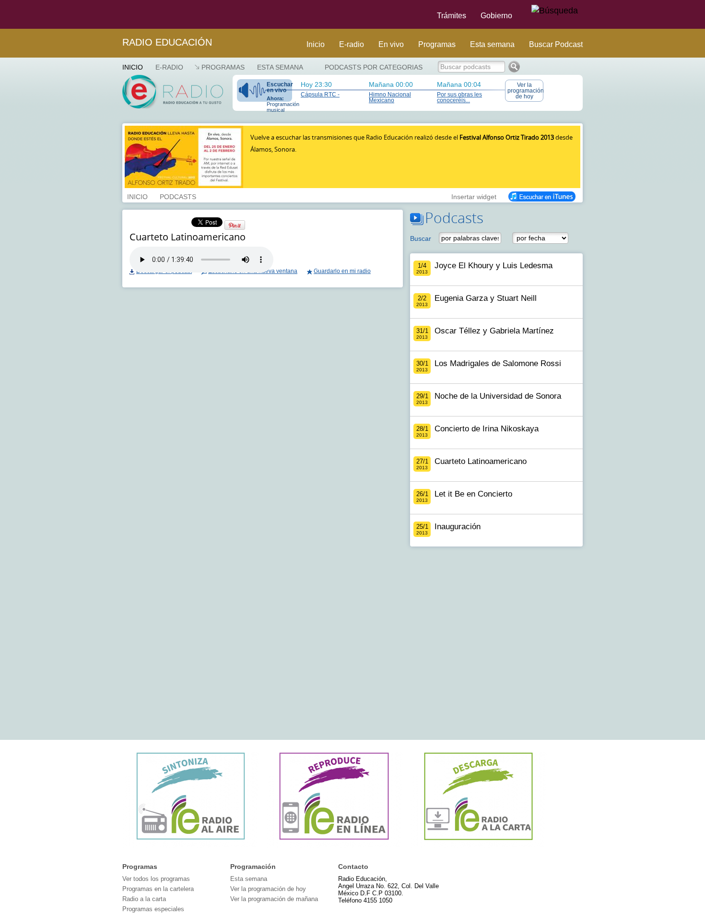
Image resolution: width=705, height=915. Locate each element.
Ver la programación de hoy (525, 90)
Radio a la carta (144, 899)
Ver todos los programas (156, 878)
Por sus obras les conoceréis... (459, 97)
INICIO (137, 196)
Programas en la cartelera (158, 888)
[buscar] (554, 11)
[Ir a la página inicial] (116, 14)
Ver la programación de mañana (274, 899)
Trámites (451, 16)
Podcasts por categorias (374, 67)
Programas (437, 44)
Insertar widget (473, 196)
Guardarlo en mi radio (342, 271)
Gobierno (496, 16)
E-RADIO (169, 67)
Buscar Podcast (556, 44)
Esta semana (492, 44)
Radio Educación (167, 42)
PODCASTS (178, 196)
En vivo (391, 44)
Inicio (315, 44)
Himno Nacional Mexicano (390, 97)
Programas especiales (153, 909)
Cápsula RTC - (320, 94)
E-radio (351, 44)
